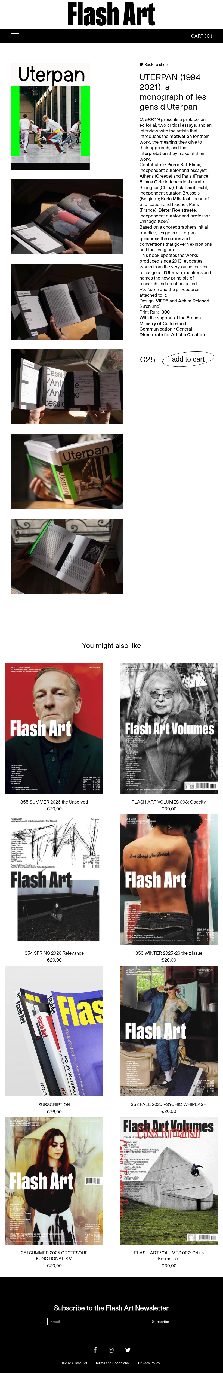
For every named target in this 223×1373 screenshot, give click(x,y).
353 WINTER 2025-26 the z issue (168, 953)
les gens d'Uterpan (177, 232)
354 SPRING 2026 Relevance (54, 953)
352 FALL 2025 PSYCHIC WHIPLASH (169, 1104)
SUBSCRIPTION (54, 1104)
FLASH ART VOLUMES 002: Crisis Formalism (169, 1255)
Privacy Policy (149, 1363)
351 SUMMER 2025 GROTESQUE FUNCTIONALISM (54, 1255)
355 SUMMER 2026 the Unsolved (54, 801)
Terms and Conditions (112, 1363)
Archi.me (150, 306)
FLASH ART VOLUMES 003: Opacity (169, 801)
